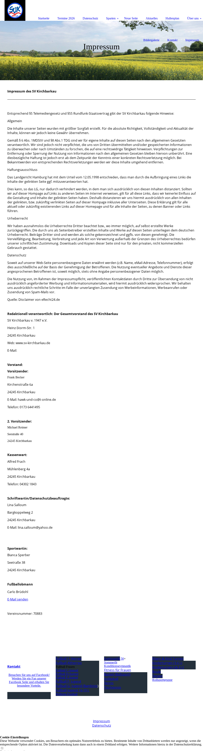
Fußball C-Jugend (67, 670)
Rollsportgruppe (162, 680)
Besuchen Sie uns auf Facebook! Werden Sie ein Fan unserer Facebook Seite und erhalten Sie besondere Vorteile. (29, 680)
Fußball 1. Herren (68, 658)
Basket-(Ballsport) (117, 674)
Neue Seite (131, 18)
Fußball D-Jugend (67, 674)
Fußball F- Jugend (68, 681)
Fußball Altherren (69, 663)
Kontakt (13, 666)
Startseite (43, 18)
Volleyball (111, 679)
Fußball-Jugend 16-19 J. (72, 690)
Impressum (101, 721)
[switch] (2, 748)
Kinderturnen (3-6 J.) (167, 663)
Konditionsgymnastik (117, 666)
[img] (101, 50)
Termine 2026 (66, 18)
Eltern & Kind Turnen (168, 658)
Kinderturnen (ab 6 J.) (168, 667)
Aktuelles (152, 18)
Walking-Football (67, 694)
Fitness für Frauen (117, 670)
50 (114, 658)
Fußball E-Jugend (67, 677)
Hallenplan (172, 18)
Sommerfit (110, 662)
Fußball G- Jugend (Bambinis (77, 686)
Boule (156, 671)
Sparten (111, 18)
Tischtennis (112, 687)
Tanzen (157, 676)
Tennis (109, 683)
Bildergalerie (151, 40)
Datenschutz (101, 725)
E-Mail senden (17, 599)
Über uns (193, 18)
